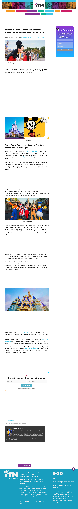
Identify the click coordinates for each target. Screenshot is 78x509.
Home (6, 27)
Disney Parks (18, 27)
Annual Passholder (14, 423)
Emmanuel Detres (26, 37)
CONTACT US (57, 482)
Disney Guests (23, 423)
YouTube (54, 473)
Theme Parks (11, 27)
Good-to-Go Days (32, 151)
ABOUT (55, 478)
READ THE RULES (65, 54)
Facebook (57, 473)
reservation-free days (23, 332)
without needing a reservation (24, 157)
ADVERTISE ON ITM (68, 482)
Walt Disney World (27, 27)
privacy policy (57, 493)
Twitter (61, 473)
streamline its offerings (31, 348)
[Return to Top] (73, 469)
